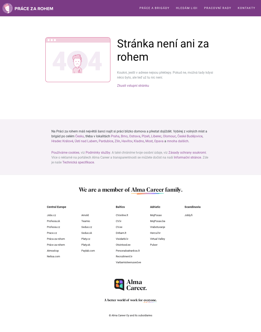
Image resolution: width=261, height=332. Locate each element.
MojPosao (156, 215)
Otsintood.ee (123, 244)
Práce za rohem (56, 244)
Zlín (117, 141)
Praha (115, 136)
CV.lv (118, 221)
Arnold (85, 215)
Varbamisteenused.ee (128, 262)
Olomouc (169, 136)
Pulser (153, 244)
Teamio (85, 221)
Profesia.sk (53, 221)
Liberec (156, 136)
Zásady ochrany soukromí (187, 152)
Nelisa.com (53, 256)
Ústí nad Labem (86, 141)
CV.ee (119, 227)
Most (149, 141)
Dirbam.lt (121, 232)
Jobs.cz (51, 215)
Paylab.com (88, 250)
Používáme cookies (65, 152)
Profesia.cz (53, 227)
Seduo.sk (86, 232)
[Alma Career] (130, 285)
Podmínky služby (98, 152)
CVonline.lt (122, 215)
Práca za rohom (56, 238)
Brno (124, 136)
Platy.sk (85, 244)
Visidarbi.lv (122, 238)
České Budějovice (189, 136)
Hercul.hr (155, 232)
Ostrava (134, 136)
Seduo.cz (86, 227)
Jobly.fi (188, 215)
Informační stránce (187, 157)
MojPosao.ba (157, 221)
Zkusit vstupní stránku (133, 86)
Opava (159, 141)
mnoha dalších (177, 141)
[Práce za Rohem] (27, 8)
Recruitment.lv (124, 256)
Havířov (127, 141)
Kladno (139, 141)
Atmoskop (53, 250)
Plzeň (146, 136)
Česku (79, 136)
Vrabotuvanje (157, 227)
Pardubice (106, 141)
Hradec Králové (62, 141)
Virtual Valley (157, 238)
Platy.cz (85, 238)
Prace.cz (52, 232)
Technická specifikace (78, 162)
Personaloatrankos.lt (128, 250)
